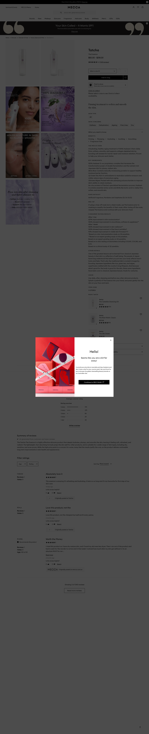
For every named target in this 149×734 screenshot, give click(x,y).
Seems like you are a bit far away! (94, 359)
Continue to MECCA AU (93, 382)
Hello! (94, 352)
